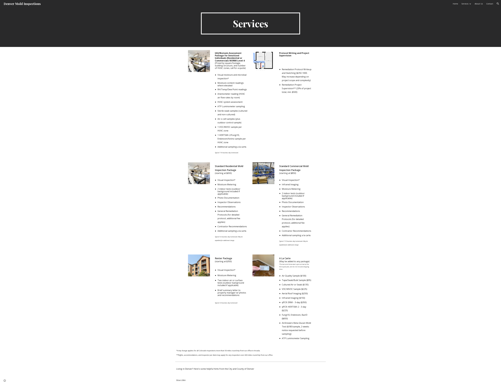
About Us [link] (479, 3)
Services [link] (465, 3)
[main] (250, 23)
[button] (498, 4)
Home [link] (455, 3)
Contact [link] (489, 3)
